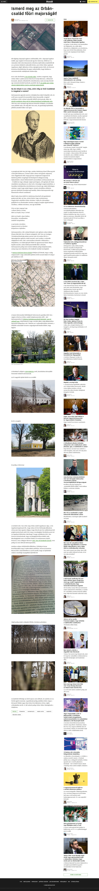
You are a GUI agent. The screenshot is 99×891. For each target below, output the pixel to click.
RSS (69, 881)
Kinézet (84, 1)
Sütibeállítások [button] (75, 881)
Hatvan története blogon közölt (22, 253)
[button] (14, 711)
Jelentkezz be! (94, 1)
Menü (4, 1)
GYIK (21, 881)
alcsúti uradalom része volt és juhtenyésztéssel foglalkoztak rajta (31, 101)
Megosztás (50, 20)
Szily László (17, 19)
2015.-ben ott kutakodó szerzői (41, 540)
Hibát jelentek (26, 881)
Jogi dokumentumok (54, 881)
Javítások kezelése (43, 881)
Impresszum (35, 881)
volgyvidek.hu (29, 371)
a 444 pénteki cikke (30, 77)
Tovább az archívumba (75, 874)
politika (16, 20)
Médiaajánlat (63, 881)
